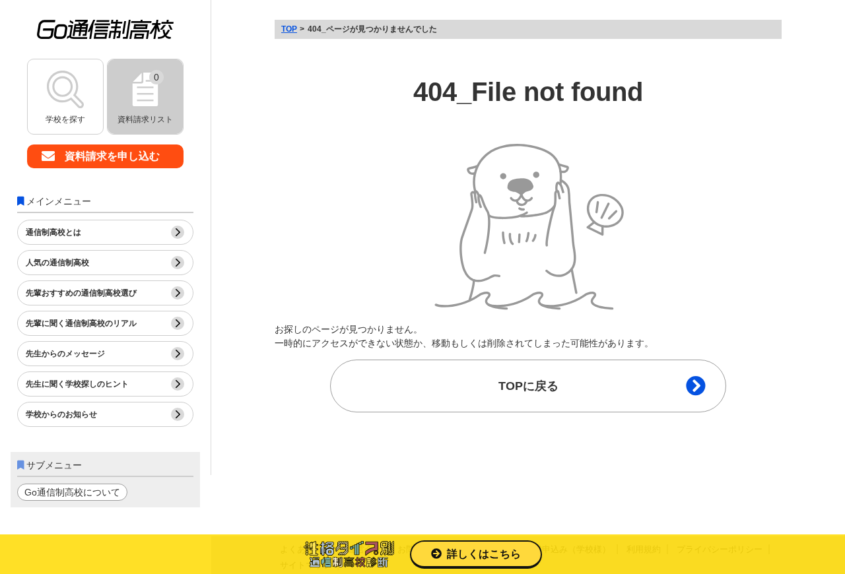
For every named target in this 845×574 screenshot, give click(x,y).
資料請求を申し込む (112, 156)
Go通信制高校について (72, 492)
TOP (289, 29)
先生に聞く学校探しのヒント (77, 384)
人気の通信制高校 (57, 262)
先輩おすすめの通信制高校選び (81, 293)
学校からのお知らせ (61, 414)
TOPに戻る (528, 386)
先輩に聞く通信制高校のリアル (81, 323)
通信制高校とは (53, 232)
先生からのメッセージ (65, 353)
